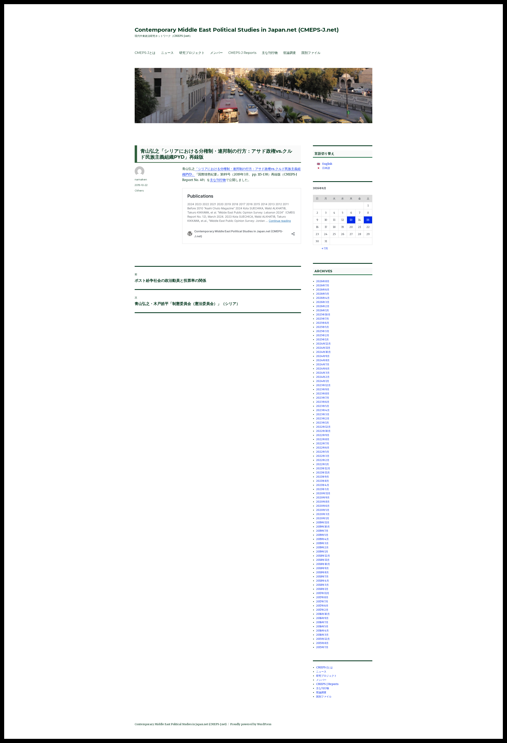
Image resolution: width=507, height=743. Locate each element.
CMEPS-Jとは (145, 53)
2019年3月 (322, 543)
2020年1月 (322, 518)
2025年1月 (322, 339)
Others (139, 190)
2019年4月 (322, 539)
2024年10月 (323, 352)
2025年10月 (323, 314)
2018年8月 (322, 572)
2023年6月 (322, 402)
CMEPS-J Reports (242, 53)
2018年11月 (323, 560)
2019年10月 (323, 526)
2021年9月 (322, 476)
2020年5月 (322, 510)
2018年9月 (322, 568)
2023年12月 (323, 385)
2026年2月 (322, 306)
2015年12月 (323, 639)
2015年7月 (322, 647)
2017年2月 (322, 610)
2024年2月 (323, 377)
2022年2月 (322, 460)
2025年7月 (322, 318)
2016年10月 (323, 614)
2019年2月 (322, 547)
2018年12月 (323, 555)
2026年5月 (322, 293)
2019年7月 (322, 530)
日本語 (326, 168)
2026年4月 (323, 298)
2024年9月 (323, 356)
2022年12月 (323, 427)
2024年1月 (322, 381)
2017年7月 (322, 601)
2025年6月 (322, 323)
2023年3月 (322, 414)
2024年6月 (323, 368)
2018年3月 (322, 585)
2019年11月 (322, 522)
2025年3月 (322, 331)
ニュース (167, 53)
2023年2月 (322, 418)
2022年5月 (322, 451)
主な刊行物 (270, 53)
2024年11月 (323, 348)
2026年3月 (322, 302)
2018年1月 (322, 589)
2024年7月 (322, 364)
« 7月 (325, 248)
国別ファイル (310, 53)
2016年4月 (322, 630)
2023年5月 (322, 406)
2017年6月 (322, 605)
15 (368, 220)
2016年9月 (322, 618)
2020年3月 (323, 514)
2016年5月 (322, 626)
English (327, 164)
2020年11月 (323, 493)
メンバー (216, 53)
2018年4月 (322, 580)
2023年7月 (322, 397)
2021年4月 (322, 485)
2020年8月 (323, 501)
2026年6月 (322, 289)
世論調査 (289, 53)
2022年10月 (323, 431)
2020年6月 (323, 506)
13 (351, 220)
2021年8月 (322, 481)
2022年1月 (322, 464)
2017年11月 (322, 593)
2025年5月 (322, 327)
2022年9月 (322, 435)
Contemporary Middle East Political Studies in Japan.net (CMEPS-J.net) (237, 29)
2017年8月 (322, 597)
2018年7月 (322, 576)
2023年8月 (322, 393)
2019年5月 (322, 535)
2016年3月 (322, 634)
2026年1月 (322, 310)
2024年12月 (323, 343)
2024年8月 (323, 360)
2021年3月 (322, 489)
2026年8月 (322, 281)
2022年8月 (322, 439)
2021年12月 (323, 468)
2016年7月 (322, 622)
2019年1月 (322, 551)
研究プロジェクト (192, 53)
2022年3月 (322, 456)
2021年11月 (323, 472)
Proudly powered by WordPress (250, 724)
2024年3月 (323, 372)
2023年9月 (322, 389)
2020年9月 (323, 497)
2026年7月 (322, 285)
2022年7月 (322, 443)
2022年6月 (322, 447)
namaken (141, 179)
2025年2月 (322, 335)
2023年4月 (323, 410)
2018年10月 (323, 564)
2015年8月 (322, 643)
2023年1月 (322, 422)
